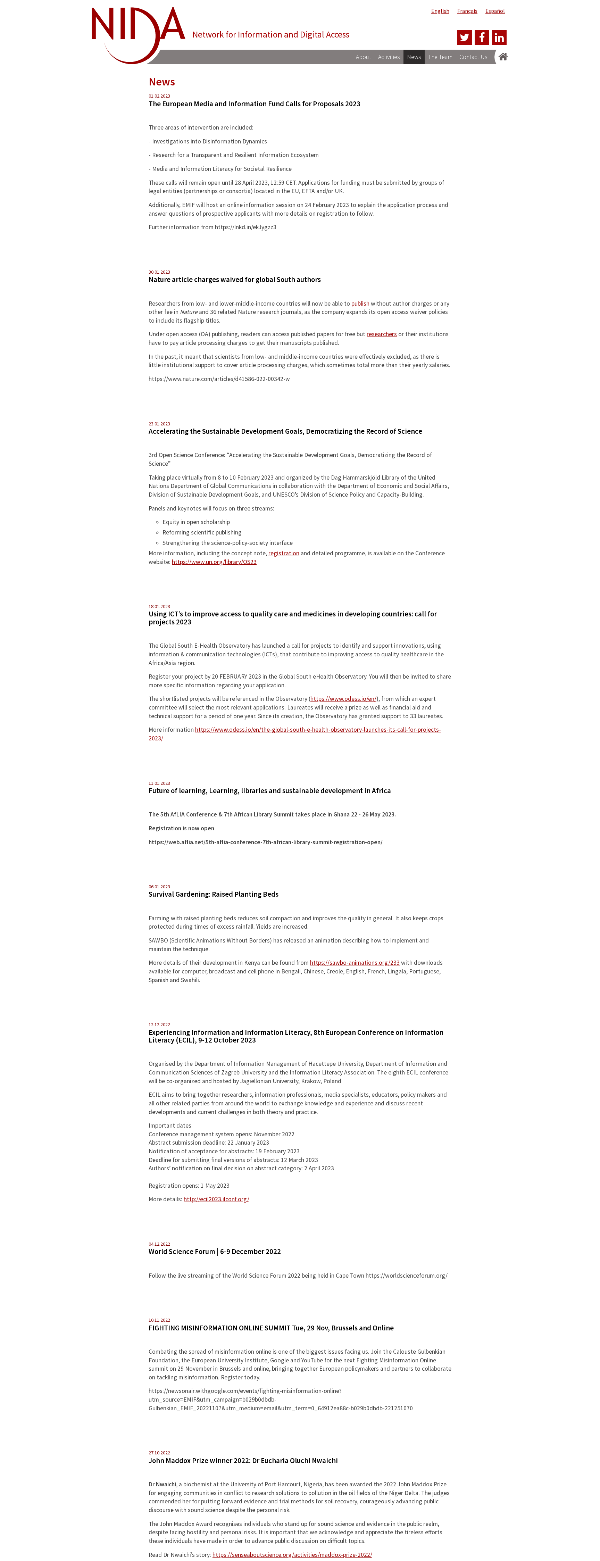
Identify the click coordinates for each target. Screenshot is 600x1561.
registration (283, 553)
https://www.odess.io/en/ (343, 699)
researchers (382, 334)
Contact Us (473, 57)
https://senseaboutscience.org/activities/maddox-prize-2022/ (292, 1555)
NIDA (138, 37)
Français (467, 10)
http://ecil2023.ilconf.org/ (216, 1199)
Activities (389, 57)
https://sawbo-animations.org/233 (355, 962)
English (440, 10)
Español (495, 10)
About (363, 57)
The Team (440, 57)
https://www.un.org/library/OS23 (214, 562)
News (414, 57)
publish (360, 303)
